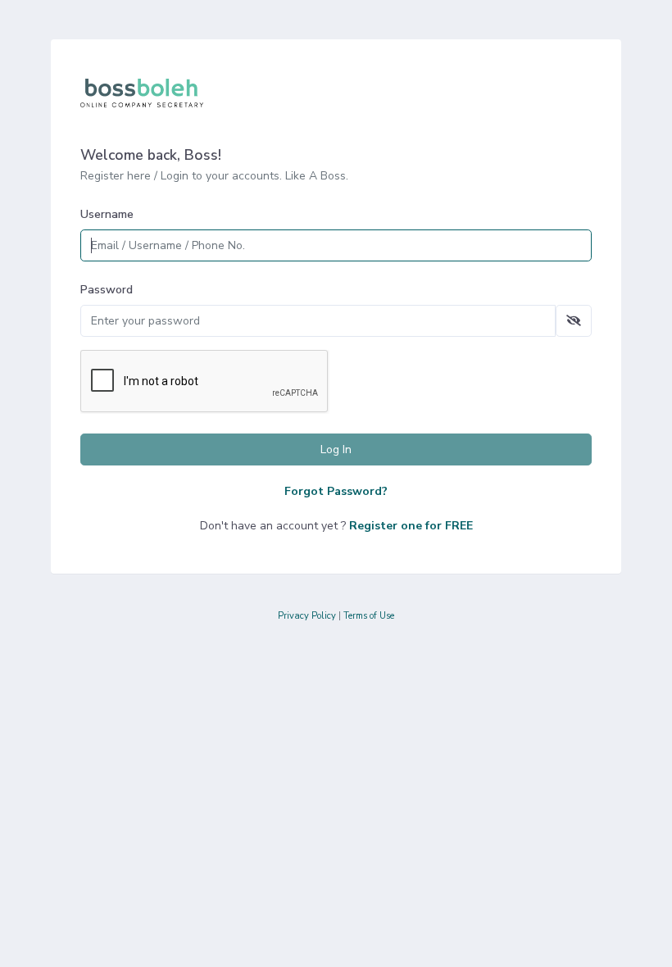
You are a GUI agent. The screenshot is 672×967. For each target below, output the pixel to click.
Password (106, 289)
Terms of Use (368, 616)
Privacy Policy (307, 616)
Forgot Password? (336, 491)
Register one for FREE (411, 525)
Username (107, 214)
